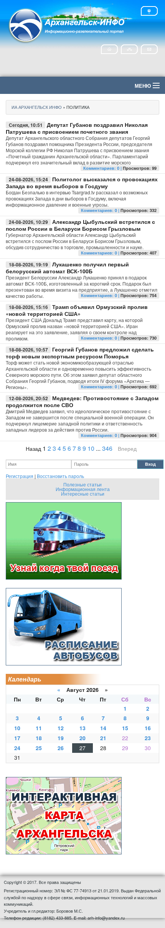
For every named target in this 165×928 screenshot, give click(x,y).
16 (148, 728)
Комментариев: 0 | (103, 168)
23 (148, 738)
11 (39, 728)
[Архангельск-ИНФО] (67, 24)
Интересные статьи (82, 493)
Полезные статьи (82, 484)
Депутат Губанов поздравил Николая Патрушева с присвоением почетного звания (77, 128)
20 (82, 738)
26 (61, 748)
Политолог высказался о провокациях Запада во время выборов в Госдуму (82, 182)
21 (103, 738)
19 (61, 738)
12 (61, 728)
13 (82, 728)
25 (39, 748)
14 (103, 728)
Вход (150, 464)
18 (39, 738)
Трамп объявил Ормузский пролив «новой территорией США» (77, 310)
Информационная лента (83, 489)
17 (17, 738)
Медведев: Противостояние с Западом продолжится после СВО (82, 401)
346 (107, 448)
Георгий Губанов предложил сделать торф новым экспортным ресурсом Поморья (80, 352)
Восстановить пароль (60, 476)
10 (90, 448)
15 (125, 728)
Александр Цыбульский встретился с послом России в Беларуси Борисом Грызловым (80, 225)
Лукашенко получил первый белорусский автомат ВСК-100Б (67, 267)
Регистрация (19, 476)
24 (17, 748)
